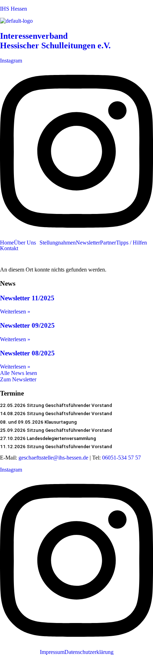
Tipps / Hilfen (131, 243)
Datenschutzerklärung (89, 652)
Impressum (52, 652)
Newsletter (88, 243)
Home (7, 243)
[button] (26, 243)
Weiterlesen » (15, 311)
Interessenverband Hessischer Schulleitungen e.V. (55, 40)
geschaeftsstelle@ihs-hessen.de (53, 458)
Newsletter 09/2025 (27, 325)
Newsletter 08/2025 (27, 353)
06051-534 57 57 (121, 458)
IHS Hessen (13, 9)
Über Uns (25, 243)
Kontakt (9, 248)
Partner (108, 243)
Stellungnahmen (57, 243)
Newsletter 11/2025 (27, 298)
